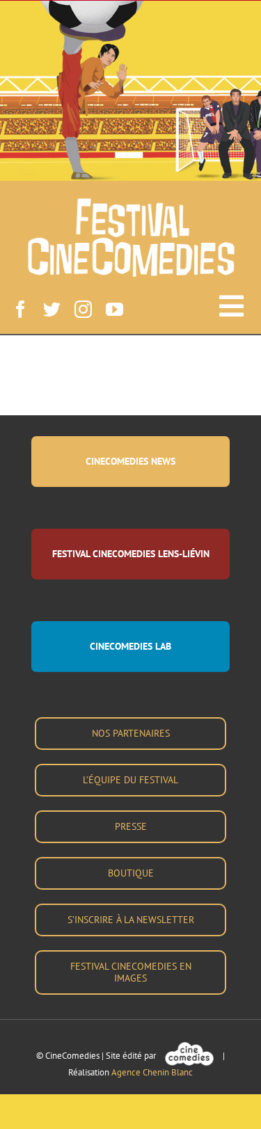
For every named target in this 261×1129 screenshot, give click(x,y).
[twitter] (52, 309)
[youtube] (114, 309)
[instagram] (83, 309)
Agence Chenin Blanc (152, 1072)
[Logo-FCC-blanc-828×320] (130, 203)
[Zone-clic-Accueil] (130, 49)
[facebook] (20, 309)
